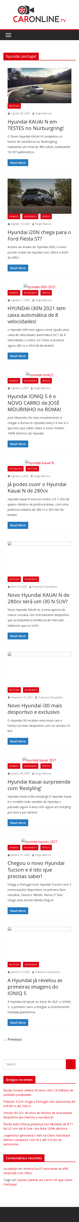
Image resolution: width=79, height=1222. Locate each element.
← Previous (12, 1039)
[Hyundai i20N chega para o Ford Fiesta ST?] (39, 196)
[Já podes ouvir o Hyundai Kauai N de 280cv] (39, 463)
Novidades (30, 216)
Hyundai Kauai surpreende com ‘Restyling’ (39, 785)
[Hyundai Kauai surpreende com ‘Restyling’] (39, 760)
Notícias (14, 105)
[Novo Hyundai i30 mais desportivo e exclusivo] (39, 669)
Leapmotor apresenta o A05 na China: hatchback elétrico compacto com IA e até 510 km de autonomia (36, 1139)
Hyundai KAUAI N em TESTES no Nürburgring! (36, 124)
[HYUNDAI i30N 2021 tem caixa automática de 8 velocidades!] (39, 287)
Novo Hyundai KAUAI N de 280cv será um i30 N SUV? (38, 598)
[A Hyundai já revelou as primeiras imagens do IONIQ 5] (39, 944)
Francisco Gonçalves (44, 586)
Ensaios (14, 216)
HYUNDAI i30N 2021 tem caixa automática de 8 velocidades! (37, 315)
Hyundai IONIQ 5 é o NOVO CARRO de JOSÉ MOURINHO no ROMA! (34, 402)
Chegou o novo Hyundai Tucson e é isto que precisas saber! (36, 869)
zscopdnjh (10, 1169)
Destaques (15, 468)
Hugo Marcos (43, 113)
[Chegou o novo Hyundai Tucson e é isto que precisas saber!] (39, 842)
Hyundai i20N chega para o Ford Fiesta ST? (39, 235)
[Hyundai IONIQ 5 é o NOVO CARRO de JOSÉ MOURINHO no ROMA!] (39, 375)
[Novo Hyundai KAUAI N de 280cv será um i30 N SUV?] (39, 559)
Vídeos (46, 216)
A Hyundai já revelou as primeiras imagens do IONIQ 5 (35, 987)
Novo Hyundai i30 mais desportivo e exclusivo (35, 708)
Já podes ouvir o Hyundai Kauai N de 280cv (37, 487)
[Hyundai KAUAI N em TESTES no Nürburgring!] (39, 85)
